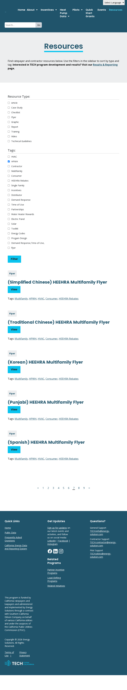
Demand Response (21, 199)
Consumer (16, 175)
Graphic (15, 122)
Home (21, 10)
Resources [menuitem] (115, 10)
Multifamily (16, 171)
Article (14, 102)
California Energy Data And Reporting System (16, 547)
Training (15, 131)
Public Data (10, 532)
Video (14, 136)
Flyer (13, 117)
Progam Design (19, 238)
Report (14, 126)
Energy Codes (18, 233)
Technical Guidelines (21, 141)
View (14, 289)
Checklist (15, 112)
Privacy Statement (24, 654)
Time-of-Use (17, 204)
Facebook (63, 540)
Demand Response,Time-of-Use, (27, 243)
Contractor (16, 166)
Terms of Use (9, 654)
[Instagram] (61, 552)
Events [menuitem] (102, 10)
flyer (13, 247)
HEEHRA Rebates (19, 180)
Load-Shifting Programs (54, 579)
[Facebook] (49, 552)
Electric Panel (18, 219)
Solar (13, 223)
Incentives (16, 190)
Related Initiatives (56, 585)
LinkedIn (51, 540)
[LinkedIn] (55, 552)
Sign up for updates (57, 527)
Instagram (52, 544)
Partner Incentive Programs (55, 571)
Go (38, 25)
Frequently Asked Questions (13, 539)
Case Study (16, 107)
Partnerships (17, 209)
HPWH (14, 161)
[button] (32, 10)
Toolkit (14, 228)
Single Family (17, 185)
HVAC (14, 156)
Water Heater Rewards (22, 214)
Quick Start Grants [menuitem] (90, 13)
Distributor (16, 195)
